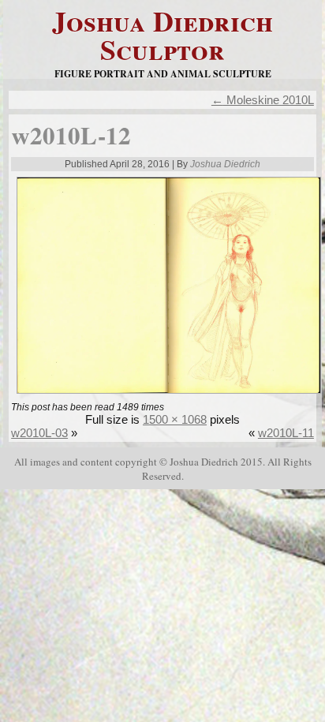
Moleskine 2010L (262, 100)
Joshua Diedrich (225, 164)
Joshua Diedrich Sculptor (162, 34)
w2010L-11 (286, 433)
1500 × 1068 (175, 419)
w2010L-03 (39, 433)
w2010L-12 (71, 135)
